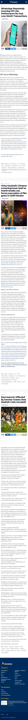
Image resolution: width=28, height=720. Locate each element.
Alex (23, 588)
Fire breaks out (22, 375)
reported (18, 109)
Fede (25, 545)
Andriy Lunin (13, 593)
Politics (16, 673)
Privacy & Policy (4, 693)
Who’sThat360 (4, 149)
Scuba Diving (17, 675)
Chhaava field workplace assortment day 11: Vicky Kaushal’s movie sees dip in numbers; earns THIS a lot (13, 251)
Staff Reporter (5, 18)
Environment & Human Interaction (6, 680)
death (7, 648)
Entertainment (7, 183)
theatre (19, 381)
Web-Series (12, 366)
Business (3, 672)
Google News (16, 142)
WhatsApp (2, 55)
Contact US (3, 691)
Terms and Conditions (5, 695)
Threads (9, 142)
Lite (18, 163)
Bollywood (17, 364)
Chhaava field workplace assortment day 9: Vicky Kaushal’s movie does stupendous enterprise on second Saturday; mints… (13, 285)
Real (18, 650)
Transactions (14, 165)
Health (2, 682)
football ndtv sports (14, 648)
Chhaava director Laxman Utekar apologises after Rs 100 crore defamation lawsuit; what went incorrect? (13, 262)
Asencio (17, 646)
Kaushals (12, 377)
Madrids (22, 648)
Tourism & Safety (18, 680)
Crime (2, 675)
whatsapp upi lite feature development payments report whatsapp (14, 170)
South (2, 366)
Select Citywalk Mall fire (7, 381)
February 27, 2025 (13, 18)
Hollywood (24, 364)
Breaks (5, 373)
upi (19, 165)
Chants (3, 648)
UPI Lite (19, 55)
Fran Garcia (7, 560)
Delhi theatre (4, 375)
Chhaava (11, 373)
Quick (3, 165)
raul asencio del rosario (10, 650)
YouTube (20, 149)
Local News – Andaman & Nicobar (20, 671)
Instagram (12, 149)
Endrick (18, 454)
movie (17, 377)
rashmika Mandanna (6, 379)
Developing (6, 163)
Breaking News (4, 670)
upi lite (23, 165)
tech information (15, 138)
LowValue (23, 163)
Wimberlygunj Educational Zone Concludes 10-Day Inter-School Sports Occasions (17, 703)
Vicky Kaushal (5, 383)
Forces (3, 377)
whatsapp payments (12, 167)
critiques (24, 138)
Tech (5, 6)
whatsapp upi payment (7, 172)
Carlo (21, 646)
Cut (15, 373)
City (2, 674)
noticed (11, 77)
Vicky (23, 381)
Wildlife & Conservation (20, 683)
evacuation (11, 375)
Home (2, 6)
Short (15, 381)
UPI (1, 84)
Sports (5, 394)
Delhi (18, 373)
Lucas (2, 489)
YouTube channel (5, 145)
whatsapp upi (21, 167)
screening (14, 379)
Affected (6, 646)
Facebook (19, 140)
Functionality (13, 163)
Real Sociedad (5, 652)
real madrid (23, 650)
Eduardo (14, 560)
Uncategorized (18, 682)
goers (7, 377)
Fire (16, 375)
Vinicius (8, 476)
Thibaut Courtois (12, 547)
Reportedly (8, 165)
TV (5, 366)
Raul (7, 449)
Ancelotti (12, 646)
